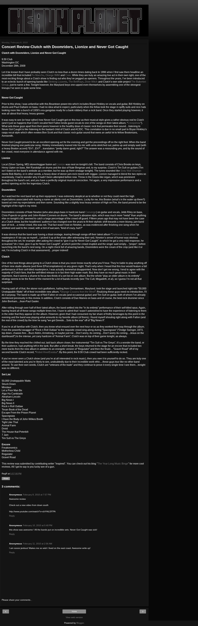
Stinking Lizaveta (57, 81)
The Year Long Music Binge (113, 463)
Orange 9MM (52, 75)
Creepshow (134, 123)
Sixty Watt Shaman (131, 170)
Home (74, 611)
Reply (12, 516)
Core (68, 75)
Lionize (61, 164)
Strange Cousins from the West (78, 291)
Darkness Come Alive (124, 234)
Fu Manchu (38, 75)
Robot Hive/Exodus (46, 352)
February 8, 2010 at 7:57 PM (37, 494)
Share (5, 478)
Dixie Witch (91, 81)
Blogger (80, 623)
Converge (90, 212)
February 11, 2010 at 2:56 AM (37, 543)
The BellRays (76, 81)
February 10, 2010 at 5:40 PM (37, 525)
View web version (74, 617)
